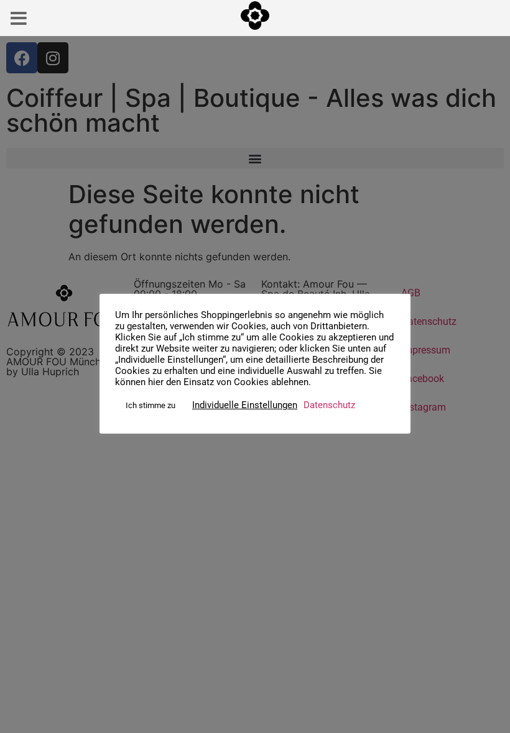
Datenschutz (329, 405)
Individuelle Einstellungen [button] (244, 405)
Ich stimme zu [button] (150, 405)
